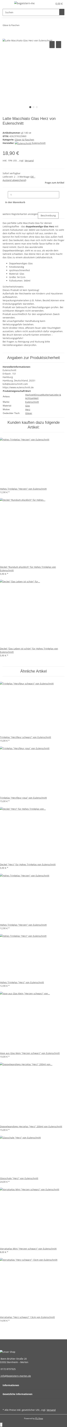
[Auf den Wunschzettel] (58, 44)
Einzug (38, 394)
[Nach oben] (1, 1425)
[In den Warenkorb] (5, 36)
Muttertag (47, 394)
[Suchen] (61, 12)
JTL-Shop (39, 1418)
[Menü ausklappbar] (7, 4)
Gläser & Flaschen (24, 139)
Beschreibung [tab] (48, 215)
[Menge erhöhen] (61, 194)
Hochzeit (30, 394)
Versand (29, 160)
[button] (47, 3)
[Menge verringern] (5, 194)
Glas (27, 405)
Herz (27, 409)
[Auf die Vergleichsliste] (52, 44)
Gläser (28, 413)
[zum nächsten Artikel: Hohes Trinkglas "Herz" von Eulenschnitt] (28, 25)
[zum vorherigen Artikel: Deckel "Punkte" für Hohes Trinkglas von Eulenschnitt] (22, 25)
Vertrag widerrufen (15, 1404)
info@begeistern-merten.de (15, 1375)
